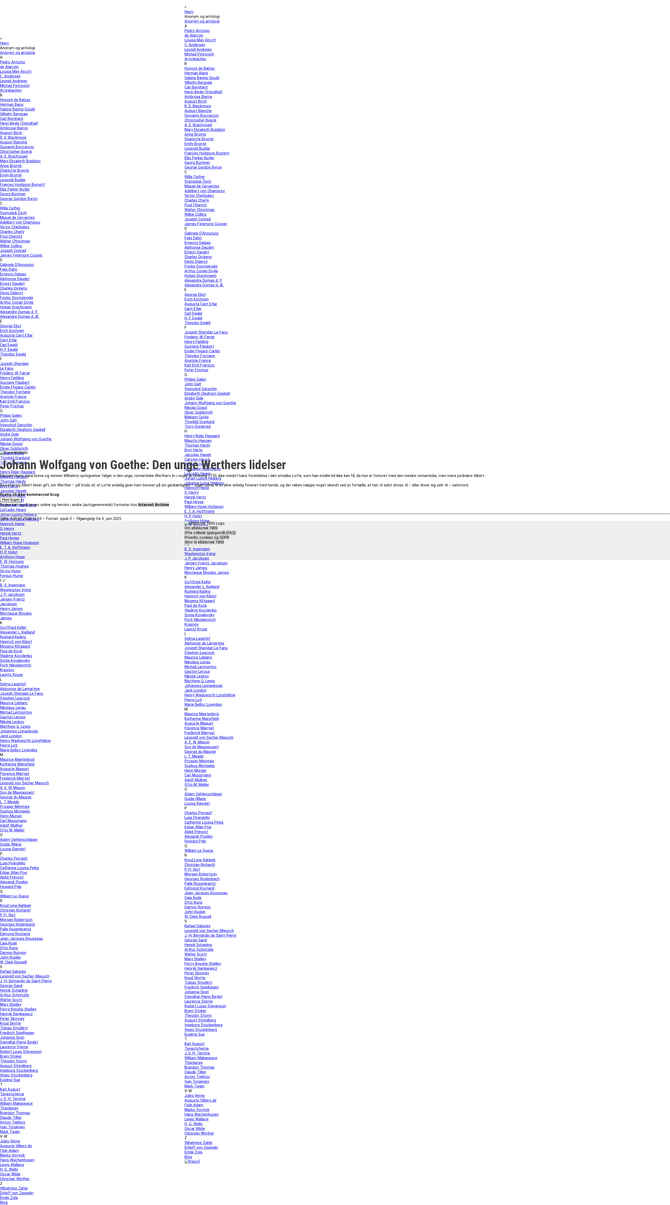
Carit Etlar (8, 340)
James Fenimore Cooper (21, 255)
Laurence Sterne (14, 1047)
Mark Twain (10, 1131)
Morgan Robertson (16, 919)
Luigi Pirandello (12, 863)
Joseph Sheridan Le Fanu (21, 693)
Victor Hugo (10, 571)
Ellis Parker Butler (15, 189)
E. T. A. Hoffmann (15, 547)
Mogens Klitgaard (15, 646)
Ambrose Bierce (14, 128)
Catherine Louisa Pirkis (19, 867)
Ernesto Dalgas (13, 274)
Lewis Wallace (12, 1164)
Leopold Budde (12, 179)
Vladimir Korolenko (16, 655)
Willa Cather (10, 208)
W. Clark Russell (13, 962)
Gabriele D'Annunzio (17, 264)
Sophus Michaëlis (15, 811)
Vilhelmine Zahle (14, 1188)
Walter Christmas (15, 241)
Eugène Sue (10, 1080)
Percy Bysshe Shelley (18, 1009)
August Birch (11, 132)
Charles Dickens (13, 288)
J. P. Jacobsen (12, 594)
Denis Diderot (11, 293)
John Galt (8, 420)
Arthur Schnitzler (14, 995)
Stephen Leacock (15, 698)
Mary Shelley (10, 1004)
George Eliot (10, 326)
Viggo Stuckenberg (16, 1075)
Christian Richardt (15, 910)
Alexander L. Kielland (17, 632)
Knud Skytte (10, 1023)
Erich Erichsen (12, 330)
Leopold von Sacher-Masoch (24, 976)
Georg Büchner (13, 194)
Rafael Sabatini (13, 971)
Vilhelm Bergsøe (14, 114)
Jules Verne (10, 1141)
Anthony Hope (12, 556)
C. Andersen (10, 76)
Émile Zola (9, 1197)
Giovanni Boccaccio (17, 147)
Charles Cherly (12, 231)
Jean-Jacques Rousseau (21, 938)
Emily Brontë (11, 175)
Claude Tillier (11, 1117)
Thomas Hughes (14, 566)
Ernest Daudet (12, 283)
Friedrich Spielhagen (17, 1032)
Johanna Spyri (12, 1037)
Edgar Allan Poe (13, 872)
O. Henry (7, 528)
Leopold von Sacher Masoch (24, 783)
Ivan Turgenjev (12, 1127)
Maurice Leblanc (14, 703)
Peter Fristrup (12, 406)
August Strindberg (15, 1065)
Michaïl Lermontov (16, 712)
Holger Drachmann (16, 307)
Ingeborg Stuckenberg (19, 1070)
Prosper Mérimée (15, 806)
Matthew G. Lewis (15, 726)
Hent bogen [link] (10, 500)
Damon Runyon (13, 952)
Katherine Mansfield (17, 764)
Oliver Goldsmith (14, 448)
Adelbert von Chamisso (20, 222)
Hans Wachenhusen (17, 1160)
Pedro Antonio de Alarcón (12, 64)
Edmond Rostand (15, 933)
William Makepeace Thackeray (16, 1105)
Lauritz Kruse (11, 674)
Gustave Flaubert (15, 382)
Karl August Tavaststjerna (12, 1091)
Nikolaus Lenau (13, 707)
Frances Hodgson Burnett (22, 184)
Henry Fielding (12, 377)
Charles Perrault (13, 858)
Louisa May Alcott (15, 71)
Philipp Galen (11, 415)
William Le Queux (14, 896)
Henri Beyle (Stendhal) (19, 123)
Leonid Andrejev (13, 81)
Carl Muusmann (13, 820)
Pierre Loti (9, 745)
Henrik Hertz (10, 533)
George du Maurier (16, 797)
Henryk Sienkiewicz (16, 1014)
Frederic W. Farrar (15, 373)
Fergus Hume (11, 575)
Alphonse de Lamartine (20, 688)
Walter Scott (11, 999)
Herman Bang (11, 104)
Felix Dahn (8, 269)
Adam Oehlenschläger (19, 839)
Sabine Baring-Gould (17, 109)
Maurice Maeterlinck (17, 759)
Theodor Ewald (13, 354)
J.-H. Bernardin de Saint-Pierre (26, 981)
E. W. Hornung (12, 561)
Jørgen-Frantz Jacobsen (12, 601)
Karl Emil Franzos (15, 401)
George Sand (11, 985)
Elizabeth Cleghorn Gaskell (22, 429)
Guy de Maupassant (17, 792)
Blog (4, 1202)
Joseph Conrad (13, 250)
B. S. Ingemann (12, 585)
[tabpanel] (335, 477)
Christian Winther (15, 1178)
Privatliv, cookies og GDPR (207, 537)
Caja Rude (8, 943)
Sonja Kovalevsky (15, 660)
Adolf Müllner (11, 825)
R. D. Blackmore (13, 137)
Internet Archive (153, 504)
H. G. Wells (9, 1169)
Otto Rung (9, 948)
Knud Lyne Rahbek (15, 905)
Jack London (11, 736)
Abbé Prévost (12, 877)
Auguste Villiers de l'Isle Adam (16, 1148)
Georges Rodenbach (17, 924)
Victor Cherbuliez (14, 227)
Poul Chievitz (11, 236)
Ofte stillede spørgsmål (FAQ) (210, 532)
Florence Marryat (14, 773)
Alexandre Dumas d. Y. (19, 311)
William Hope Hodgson (19, 542)
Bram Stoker (11, 1056)
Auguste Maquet (14, 769)
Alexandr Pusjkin (14, 882)
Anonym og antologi (202, 21)
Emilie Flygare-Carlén (18, 387)
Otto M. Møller (12, 830)
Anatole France (13, 396)
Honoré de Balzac (15, 99)
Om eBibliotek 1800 (201, 528)
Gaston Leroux (12, 717)
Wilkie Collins (11, 245)
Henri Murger (11, 816)
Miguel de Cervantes (17, 217)
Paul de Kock (11, 651)
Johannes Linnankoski (19, 731)
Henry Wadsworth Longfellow (25, 740)
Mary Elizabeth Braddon (20, 161)
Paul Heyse (9, 538)
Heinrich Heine (12, 523)
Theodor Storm (13, 1061)
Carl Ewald (9, 344)
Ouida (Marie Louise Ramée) (13, 846)
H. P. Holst (9, 552)
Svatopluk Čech (13, 212)
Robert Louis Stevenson (21, 1051)
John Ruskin (10, 957)
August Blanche (13, 142)
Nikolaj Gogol (11, 443)
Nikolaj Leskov (12, 721)
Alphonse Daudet (15, 278)
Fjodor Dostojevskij (16, 297)
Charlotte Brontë (14, 170)
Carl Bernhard (11, 118)
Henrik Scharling (13, 990)
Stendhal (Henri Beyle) (19, 1042)
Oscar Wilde (10, 1174)
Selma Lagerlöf (13, 684)
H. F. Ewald (9, 349)
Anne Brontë (11, 165)
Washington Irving (15, 589)
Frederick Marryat (15, 778)
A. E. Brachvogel (13, 156)
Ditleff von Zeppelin (17, 1193)
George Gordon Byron (18, 198)
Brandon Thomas (15, 1112)
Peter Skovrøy (12, 1018)
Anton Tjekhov (12, 1122)
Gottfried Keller (13, 627)
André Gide (9, 434)
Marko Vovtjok (12, 1155)
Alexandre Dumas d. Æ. (19, 316)
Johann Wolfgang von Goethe (26, 439)
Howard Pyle (10, 886)
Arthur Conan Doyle (17, 302)
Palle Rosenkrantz (15, 929)
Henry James (11, 608)
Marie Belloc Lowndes (18, 750)
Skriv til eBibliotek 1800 (204, 542)
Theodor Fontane (15, 392)
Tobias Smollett (14, 1028)
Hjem (189, 11)
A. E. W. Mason (12, 787)
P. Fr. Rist (7, 915)
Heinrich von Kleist (16, 641)
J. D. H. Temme (13, 1098)
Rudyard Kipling (13, 637)
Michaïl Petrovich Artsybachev (15, 88)
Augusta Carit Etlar (16, 335)
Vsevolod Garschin (16, 425)
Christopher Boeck (16, 151)
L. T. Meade (9, 801)
